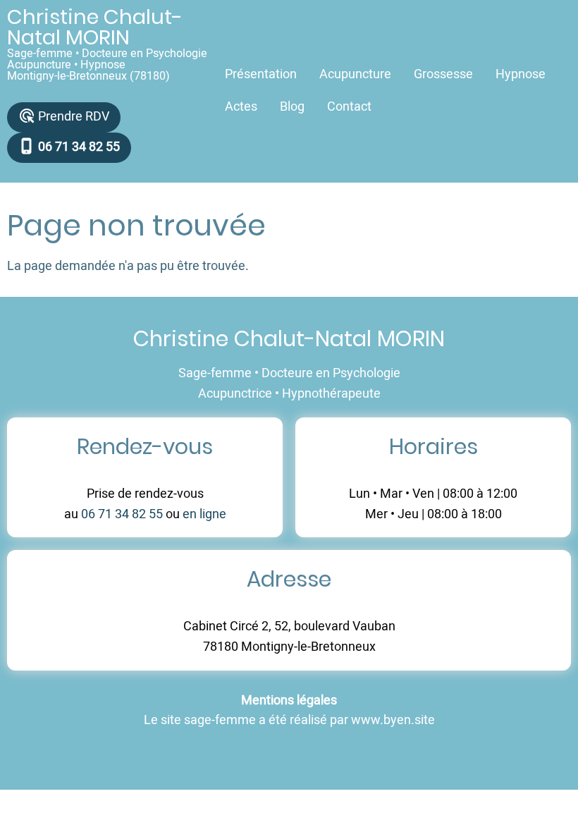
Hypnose (521, 74)
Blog (292, 106)
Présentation (261, 74)
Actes (241, 106)
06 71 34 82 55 (122, 514)
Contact (349, 106)
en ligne (204, 514)
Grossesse (443, 74)
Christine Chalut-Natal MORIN (95, 27)
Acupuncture (355, 74)
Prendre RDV (63, 116)
